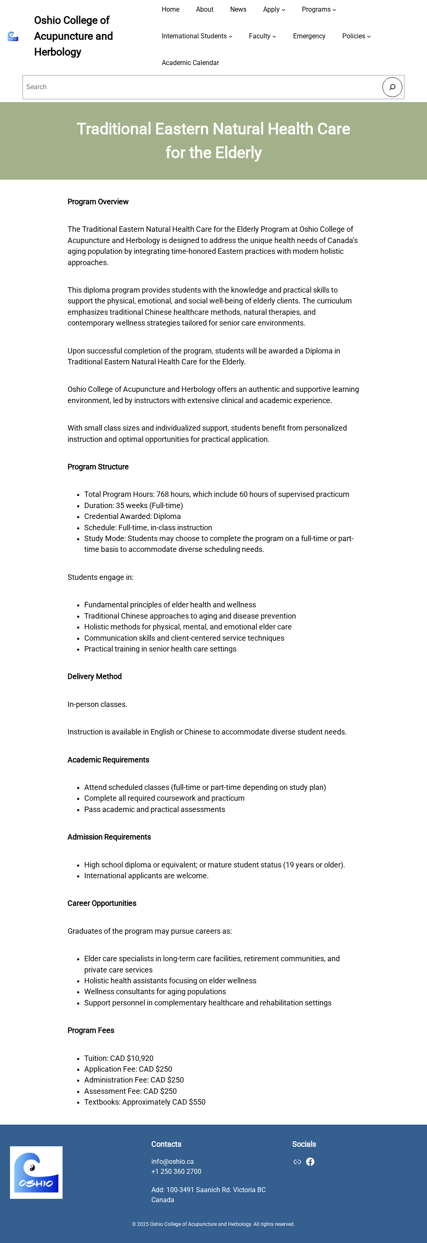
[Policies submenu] (369, 36)
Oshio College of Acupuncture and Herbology (73, 36)
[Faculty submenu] (274, 36)
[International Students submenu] (231, 36)
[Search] (392, 87)
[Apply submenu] (283, 10)
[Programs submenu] (334, 10)
